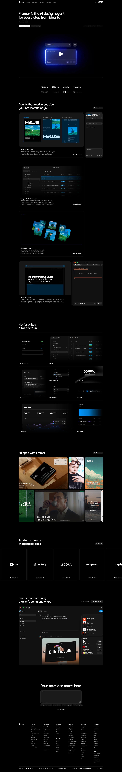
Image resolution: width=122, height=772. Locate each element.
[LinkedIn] (30, 768)
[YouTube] (26, 768)
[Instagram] (28, 768)
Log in (96, 2)
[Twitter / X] (24, 768)
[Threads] (32, 768)
